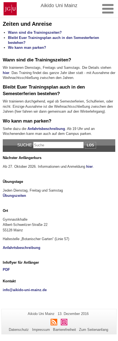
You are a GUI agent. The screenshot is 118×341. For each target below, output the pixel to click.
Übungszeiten (14, 196)
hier (6, 73)
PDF (6, 270)
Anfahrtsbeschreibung (46, 129)
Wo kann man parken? (27, 48)
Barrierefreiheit (64, 330)
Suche (24, 145)
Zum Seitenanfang (93, 330)
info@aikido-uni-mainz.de (25, 290)
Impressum (41, 330)
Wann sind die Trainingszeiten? (35, 32)
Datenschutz (19, 330)
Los (90, 145)
